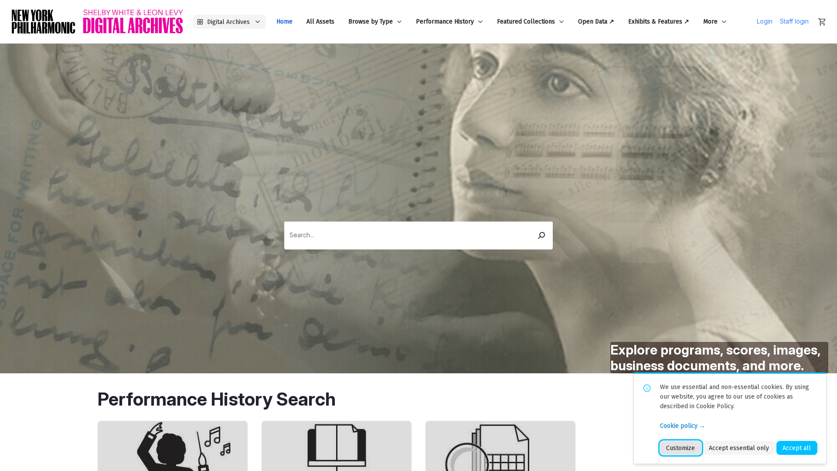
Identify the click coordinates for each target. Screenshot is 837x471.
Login (764, 21)
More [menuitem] (710, 21)
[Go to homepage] (97, 21)
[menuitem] (284, 21)
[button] (541, 235)
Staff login (794, 21)
